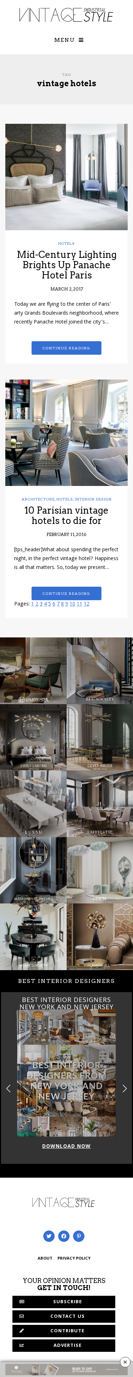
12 (86, 604)
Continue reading (66, 348)
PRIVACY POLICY (73, 1258)
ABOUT (45, 1258)
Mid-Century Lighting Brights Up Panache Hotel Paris (67, 264)
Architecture (38, 499)
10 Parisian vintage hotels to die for (66, 515)
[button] (124, 1089)
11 (79, 604)
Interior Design (93, 499)
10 (72, 604)
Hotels (66, 243)
